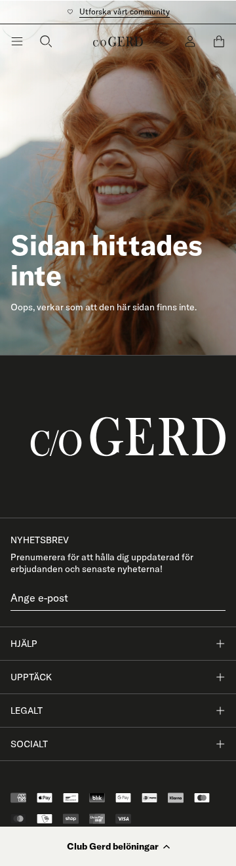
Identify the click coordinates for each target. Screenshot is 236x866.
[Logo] (118, 41)
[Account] (190, 41)
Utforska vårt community (124, 11)
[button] (118, 846)
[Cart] (219, 41)
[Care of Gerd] (118, 437)
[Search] (45, 41)
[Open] (17, 41)
